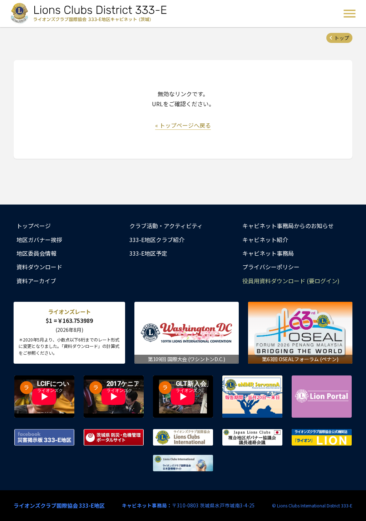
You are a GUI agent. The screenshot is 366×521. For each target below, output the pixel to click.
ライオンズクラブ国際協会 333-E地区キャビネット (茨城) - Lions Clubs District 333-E (90, 13)
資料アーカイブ (36, 280)
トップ (341, 37)
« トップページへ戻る (183, 125)
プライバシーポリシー (271, 266)
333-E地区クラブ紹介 (156, 239)
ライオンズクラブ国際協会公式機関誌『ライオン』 (322, 437)
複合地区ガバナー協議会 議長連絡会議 (252, 437)
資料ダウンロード (39, 266)
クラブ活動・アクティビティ (166, 225)
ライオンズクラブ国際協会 (183, 437)
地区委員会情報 (36, 253)
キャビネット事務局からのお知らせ (288, 225)
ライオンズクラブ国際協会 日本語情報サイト (183, 463)
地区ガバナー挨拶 (39, 239)
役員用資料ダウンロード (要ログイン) (291, 280)
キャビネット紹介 (265, 239)
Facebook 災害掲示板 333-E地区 (44, 437)
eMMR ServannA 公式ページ (252, 396)
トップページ (33, 225)
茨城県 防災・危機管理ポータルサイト (114, 437)
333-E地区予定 (148, 253)
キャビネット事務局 (268, 253)
